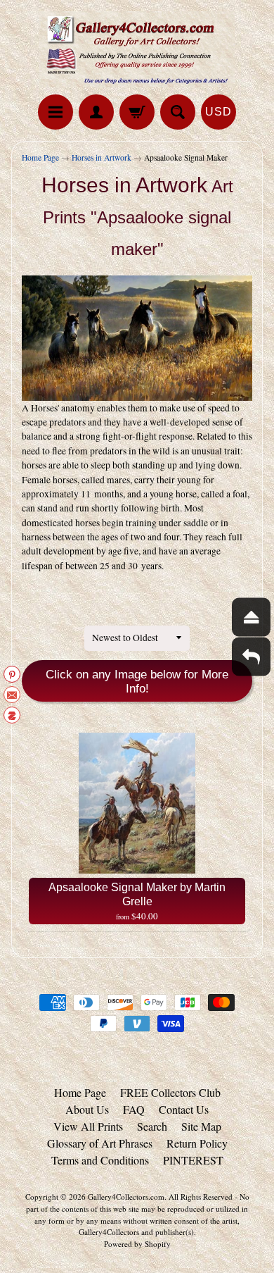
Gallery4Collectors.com (126, 1196)
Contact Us (184, 1109)
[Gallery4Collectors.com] (137, 49)
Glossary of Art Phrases (99, 1143)
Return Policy (197, 1143)
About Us (87, 1109)
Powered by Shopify (137, 1243)
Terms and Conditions (100, 1160)
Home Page (40, 157)
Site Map (201, 1126)
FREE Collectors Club (170, 1092)
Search (152, 1126)
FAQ (134, 1109)
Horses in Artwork (101, 157)
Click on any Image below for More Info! (137, 681)
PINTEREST (193, 1160)
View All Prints (88, 1126)
